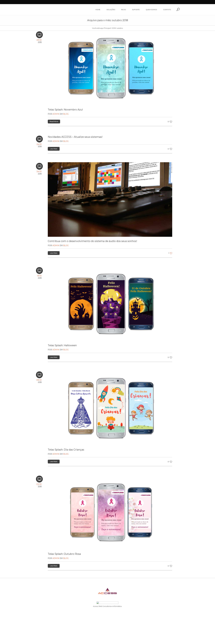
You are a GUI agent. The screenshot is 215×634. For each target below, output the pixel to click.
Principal (107, 28)
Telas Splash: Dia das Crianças (66, 449)
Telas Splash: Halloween (62, 345)
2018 (113, 28)
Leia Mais (53, 149)
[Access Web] (107, 591)
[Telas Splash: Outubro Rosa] (110, 512)
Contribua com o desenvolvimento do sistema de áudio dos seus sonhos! (92, 241)
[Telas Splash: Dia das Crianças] (110, 408)
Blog (66, 114)
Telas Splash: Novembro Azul (65, 109)
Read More (54, 122)
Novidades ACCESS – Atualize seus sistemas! (75, 136)
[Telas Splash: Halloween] (110, 303)
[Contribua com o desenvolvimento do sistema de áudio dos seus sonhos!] (110, 199)
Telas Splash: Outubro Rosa (64, 553)
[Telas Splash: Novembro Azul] (110, 68)
